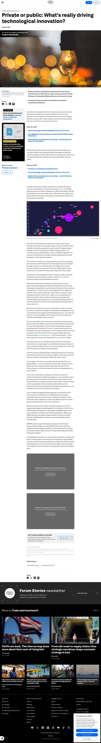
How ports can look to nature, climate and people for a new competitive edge (37, 681)
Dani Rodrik (5, 91)
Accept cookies (50, 474)
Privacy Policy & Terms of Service (50, 733)
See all (96, 610)
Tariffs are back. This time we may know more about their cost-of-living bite (25, 648)
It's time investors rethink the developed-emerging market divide (61, 681)
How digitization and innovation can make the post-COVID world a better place (50, 135)
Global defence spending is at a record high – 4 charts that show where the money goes (50, 177)
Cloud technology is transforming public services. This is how (49, 130)
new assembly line (44, 335)
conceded (60, 337)
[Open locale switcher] (2, 738)
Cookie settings (87, 739)
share (61, 189)
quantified (51, 346)
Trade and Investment (10, 11)
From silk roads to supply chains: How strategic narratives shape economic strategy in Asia (73, 649)
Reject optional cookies (87, 730)
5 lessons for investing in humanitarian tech (43, 169)
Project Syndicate (10, 35)
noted (66, 313)
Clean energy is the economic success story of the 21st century (87, 681)
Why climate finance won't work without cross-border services (13, 680)
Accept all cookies (87, 734)
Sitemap (50, 736)
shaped (64, 277)
